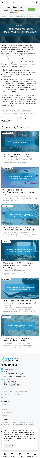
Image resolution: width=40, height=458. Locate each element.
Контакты (4, 410)
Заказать (31, 9)
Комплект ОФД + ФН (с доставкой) (14, 392)
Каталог (4, 404)
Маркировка (14, 110)
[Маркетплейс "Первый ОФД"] (9, 2)
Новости (11, 16)
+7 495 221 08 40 (9, 365)
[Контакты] (37, 2)
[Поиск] (33, 2)
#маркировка (25, 110)
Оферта (4, 415)
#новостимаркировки (9, 113)
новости (5, 110)
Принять (9, 446)
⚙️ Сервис (5, 397)
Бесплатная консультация (10, 394)
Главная (3, 16)
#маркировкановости (26, 113)
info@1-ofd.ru (8, 369)
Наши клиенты (6, 413)
